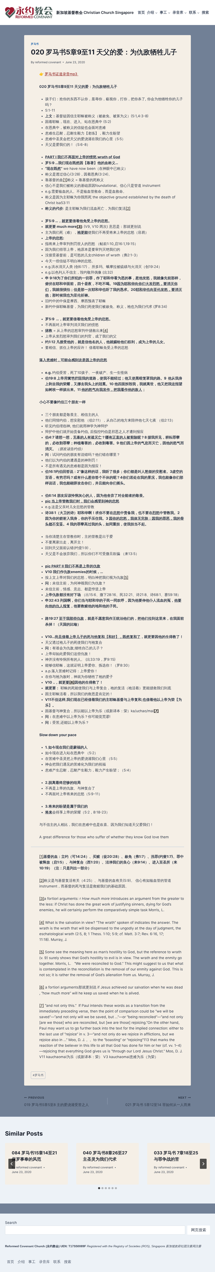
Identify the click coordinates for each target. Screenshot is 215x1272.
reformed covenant (48, 62)
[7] (41, 1005)
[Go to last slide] (11, 1164)
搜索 (205, 12)
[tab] (99, 1188)
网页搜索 (198, 1230)
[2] (128, 208)
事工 (31, 1262)
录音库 (44, 1262)
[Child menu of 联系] (194, 12)
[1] (65, 180)
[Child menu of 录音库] (180, 12)
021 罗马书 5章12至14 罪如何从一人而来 (158, 1101)
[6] (41, 987)
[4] (105, 330)
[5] (126, 577)
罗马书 (35, 43)
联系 (56, 1262)
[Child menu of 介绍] (152, 12)
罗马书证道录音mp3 (61, 74)
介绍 (21, 1262)
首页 (141, 12)
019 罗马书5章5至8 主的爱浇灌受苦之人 (56, 1101)
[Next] (203, 1164)
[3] (41, 898)
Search (11, 1223)
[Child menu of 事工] (165, 12)
